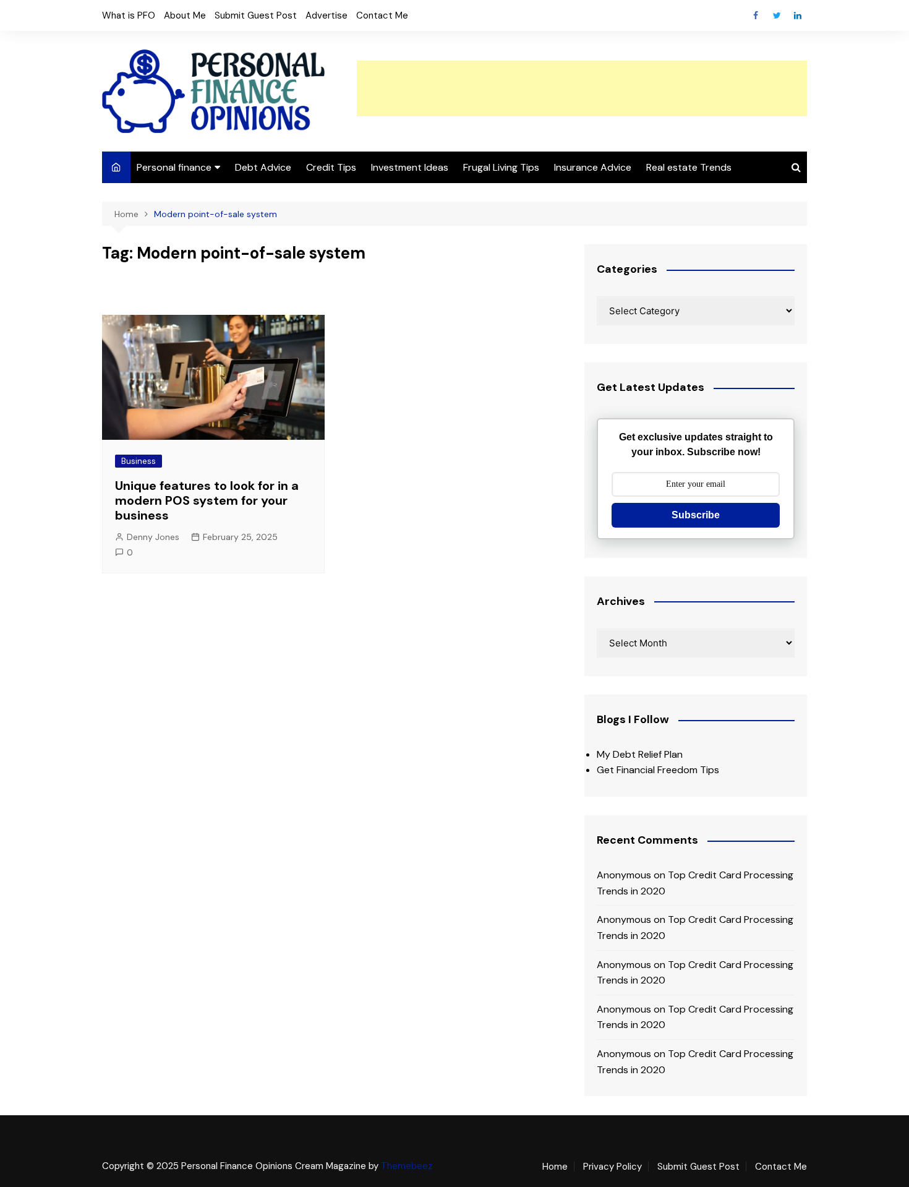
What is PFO (128, 15)
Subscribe (696, 515)
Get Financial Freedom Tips (658, 769)
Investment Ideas (409, 167)
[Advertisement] (582, 88)
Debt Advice (263, 167)
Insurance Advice (592, 167)
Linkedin (797, 15)
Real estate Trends (689, 167)
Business (138, 461)
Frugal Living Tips (501, 167)
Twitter (776, 15)
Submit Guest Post (256, 15)
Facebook (755, 15)
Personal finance (174, 167)
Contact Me (382, 15)
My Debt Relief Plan (640, 754)
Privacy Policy (612, 1167)
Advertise (326, 15)
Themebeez (407, 1166)
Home (555, 1167)
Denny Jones (153, 536)
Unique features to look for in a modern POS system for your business (207, 500)
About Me (185, 15)
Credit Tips (331, 167)
